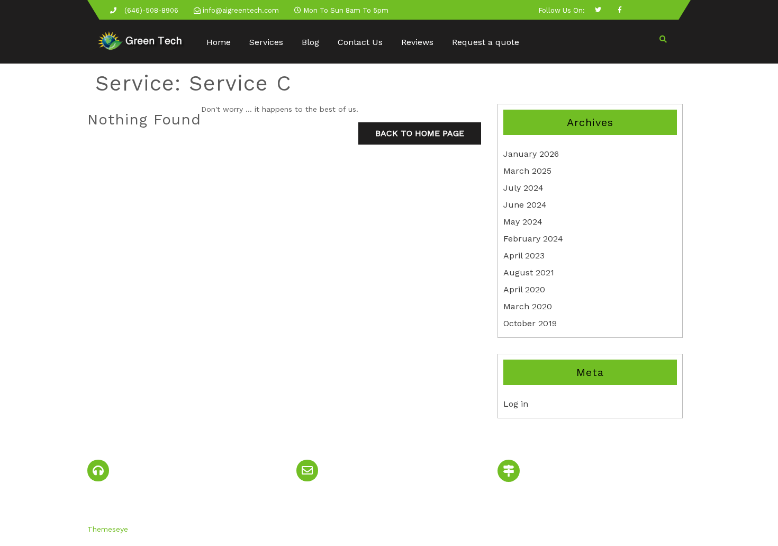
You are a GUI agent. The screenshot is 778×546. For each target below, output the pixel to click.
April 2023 (524, 255)
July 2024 (523, 188)
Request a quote (485, 42)
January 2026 (531, 154)
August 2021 (528, 272)
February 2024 (533, 239)
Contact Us (360, 42)
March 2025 (527, 171)
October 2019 (530, 323)
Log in (515, 404)
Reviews (417, 42)
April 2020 (524, 289)
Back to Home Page (419, 133)
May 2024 (522, 222)
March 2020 (527, 306)
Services (266, 42)
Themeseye (107, 529)
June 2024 (525, 205)
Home (218, 42)
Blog (310, 42)
